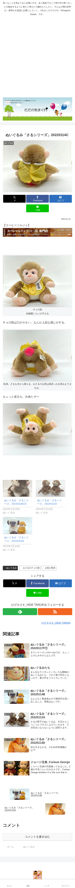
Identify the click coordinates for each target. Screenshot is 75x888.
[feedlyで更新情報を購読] (20, 611)
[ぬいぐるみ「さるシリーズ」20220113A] (50, 488)
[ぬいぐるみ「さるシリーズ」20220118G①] (17, 488)
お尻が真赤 (50, 568)
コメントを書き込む (37, 836)
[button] (68, 597)
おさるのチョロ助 (31, 568)
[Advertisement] (37, 56)
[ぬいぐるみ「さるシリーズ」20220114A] (17, 525)
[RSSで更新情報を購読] (55, 611)
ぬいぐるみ (11, 568)
